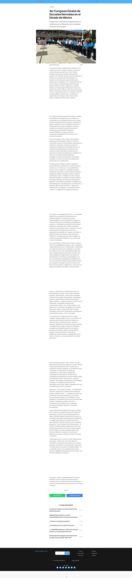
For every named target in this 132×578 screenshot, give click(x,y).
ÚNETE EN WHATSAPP (57, 495)
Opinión (52, 7)
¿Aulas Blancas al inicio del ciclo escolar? (61, 525)
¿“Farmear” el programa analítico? (59, 521)
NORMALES (66, 490)
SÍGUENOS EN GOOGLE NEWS (75, 495)
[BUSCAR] (67, 553)
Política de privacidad (75, 560)
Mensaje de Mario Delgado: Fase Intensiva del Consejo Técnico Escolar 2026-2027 (63, 537)
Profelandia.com (41, 551)
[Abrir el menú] (96, 1)
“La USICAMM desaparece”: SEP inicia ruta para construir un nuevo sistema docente (63, 530)
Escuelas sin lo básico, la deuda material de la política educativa (63, 510)
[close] (66, 573)
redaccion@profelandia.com (60, 560)
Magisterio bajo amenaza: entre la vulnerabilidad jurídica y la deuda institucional (63, 516)
